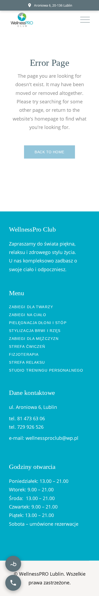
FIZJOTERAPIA (24, 354)
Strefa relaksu (27, 362)
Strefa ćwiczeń (27, 346)
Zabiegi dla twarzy (31, 307)
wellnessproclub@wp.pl (52, 438)
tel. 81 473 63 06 (27, 418)
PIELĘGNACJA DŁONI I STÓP (38, 323)
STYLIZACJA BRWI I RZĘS (35, 331)
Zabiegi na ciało (27, 315)
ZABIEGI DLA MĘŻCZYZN (34, 338)
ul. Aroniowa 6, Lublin (33, 407)
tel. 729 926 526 (26, 427)
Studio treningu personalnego (46, 370)
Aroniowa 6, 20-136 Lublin (53, 5)
